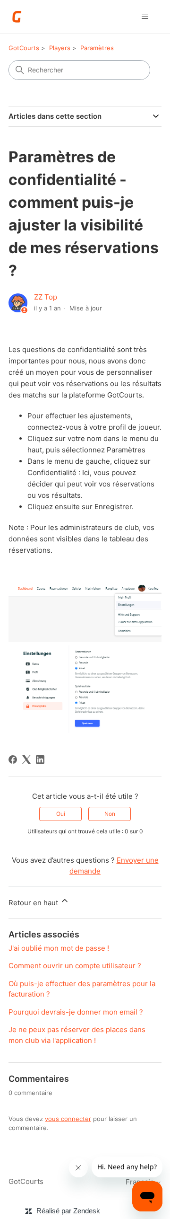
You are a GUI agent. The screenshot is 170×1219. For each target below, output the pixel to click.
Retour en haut (34, 902)
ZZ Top (45, 296)
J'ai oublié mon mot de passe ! (58, 948)
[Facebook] (12, 759)
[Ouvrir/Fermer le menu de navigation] (145, 17)
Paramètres (97, 48)
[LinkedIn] (40, 759)
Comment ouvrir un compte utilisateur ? (74, 965)
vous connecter (68, 1118)
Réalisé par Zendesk (68, 1211)
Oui (60, 813)
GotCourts (23, 48)
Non (109, 813)
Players (59, 48)
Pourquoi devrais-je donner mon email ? (75, 1011)
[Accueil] (17, 17)
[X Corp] (26, 759)
